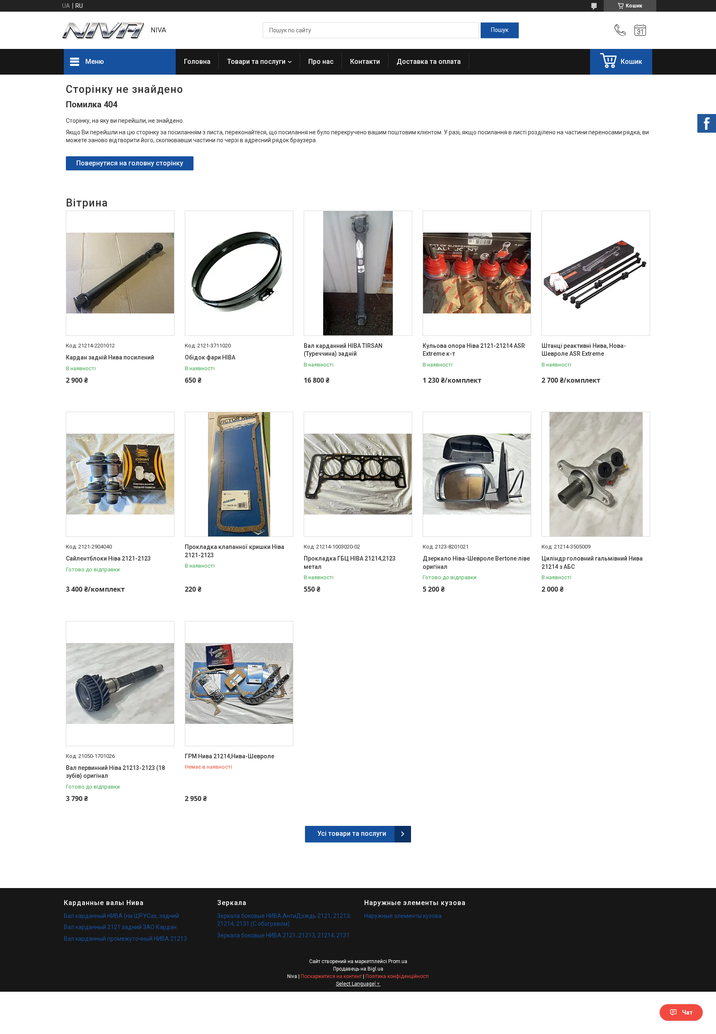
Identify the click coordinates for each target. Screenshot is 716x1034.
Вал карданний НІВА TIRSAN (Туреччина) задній (343, 349)
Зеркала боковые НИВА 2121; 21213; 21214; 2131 (283, 935)
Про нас (321, 62)
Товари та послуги (256, 62)
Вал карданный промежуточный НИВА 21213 (125, 938)
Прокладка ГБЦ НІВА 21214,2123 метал (350, 562)
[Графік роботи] (640, 30)
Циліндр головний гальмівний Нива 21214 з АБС (592, 562)
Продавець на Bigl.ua (358, 969)
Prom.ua (397, 961)
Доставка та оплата (429, 62)
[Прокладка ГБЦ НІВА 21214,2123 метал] (358, 474)
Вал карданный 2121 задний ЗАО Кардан (120, 927)
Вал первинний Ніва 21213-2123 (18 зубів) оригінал (115, 772)
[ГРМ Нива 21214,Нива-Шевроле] (239, 683)
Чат (687, 1012)
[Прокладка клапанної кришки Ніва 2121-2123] (239, 474)
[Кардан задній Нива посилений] (120, 273)
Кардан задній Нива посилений (110, 357)
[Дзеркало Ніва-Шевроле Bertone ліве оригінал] (477, 474)
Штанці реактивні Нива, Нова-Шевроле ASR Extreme (584, 349)
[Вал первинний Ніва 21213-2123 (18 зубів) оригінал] (120, 683)
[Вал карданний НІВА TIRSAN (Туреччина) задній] (358, 273)
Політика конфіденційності (397, 976)
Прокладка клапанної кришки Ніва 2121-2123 (234, 551)
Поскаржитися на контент (331, 976)
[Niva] (103, 30)
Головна (197, 62)
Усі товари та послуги (351, 833)
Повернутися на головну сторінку (129, 163)
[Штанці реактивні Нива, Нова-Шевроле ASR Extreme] (596, 273)
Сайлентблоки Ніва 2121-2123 (108, 558)
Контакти (365, 62)
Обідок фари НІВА (210, 357)
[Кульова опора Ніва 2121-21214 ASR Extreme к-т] (477, 273)
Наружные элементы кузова (403, 916)
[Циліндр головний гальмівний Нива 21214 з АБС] (596, 474)
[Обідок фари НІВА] (239, 273)
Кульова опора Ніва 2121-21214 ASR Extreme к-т (474, 349)
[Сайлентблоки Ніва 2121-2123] (120, 474)
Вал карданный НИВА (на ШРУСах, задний (121, 916)
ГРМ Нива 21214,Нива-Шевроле (229, 756)
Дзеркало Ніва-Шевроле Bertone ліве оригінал (476, 562)
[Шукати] (500, 30)
